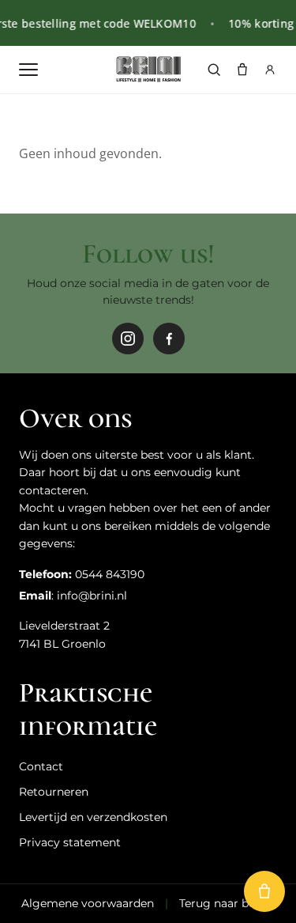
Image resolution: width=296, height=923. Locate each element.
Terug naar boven (227, 903)
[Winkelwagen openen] (264, 891)
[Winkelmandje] (242, 70)
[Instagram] (128, 338)
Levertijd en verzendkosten (93, 817)
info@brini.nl (92, 595)
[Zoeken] (214, 70)
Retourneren (53, 792)
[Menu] (28, 69)
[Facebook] (169, 338)
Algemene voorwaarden (87, 903)
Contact (41, 766)
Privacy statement (70, 842)
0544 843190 (109, 574)
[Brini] (147, 69)
